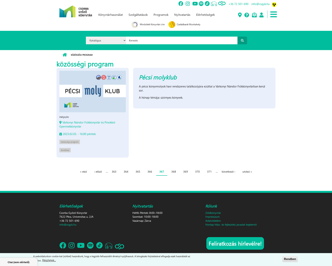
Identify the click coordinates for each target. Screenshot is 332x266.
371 (209, 171)
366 (150, 171)
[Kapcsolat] (254, 15)
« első (83, 171)
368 (173, 171)
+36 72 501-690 (238, 4)
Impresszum (212, 216)
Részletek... (49, 260)
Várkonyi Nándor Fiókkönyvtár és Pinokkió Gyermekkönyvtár (87, 124)
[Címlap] (75, 8)
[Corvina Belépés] (261, 15)
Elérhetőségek (205, 15)
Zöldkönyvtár (213, 213)
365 (138, 171)
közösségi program (69, 142)
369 (185, 171)
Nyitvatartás (182, 15)
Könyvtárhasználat (110, 15)
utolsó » (247, 171)
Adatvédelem (213, 220)
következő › (228, 171)
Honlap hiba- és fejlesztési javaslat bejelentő (231, 224)
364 (126, 171)
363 (114, 171)
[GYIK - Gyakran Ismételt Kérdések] (246, 15)
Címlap (64, 55)
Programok (161, 15)
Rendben (290, 259)
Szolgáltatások (138, 15)
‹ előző (98, 171)
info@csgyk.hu (260, 4)
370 (197, 171)
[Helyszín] (240, 15)
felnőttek (65, 150)
